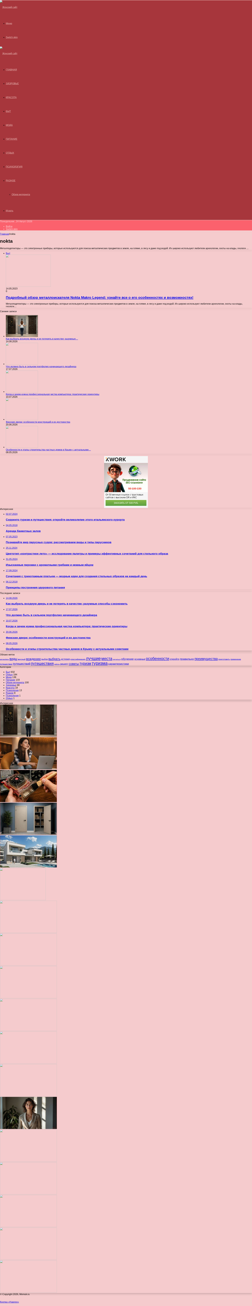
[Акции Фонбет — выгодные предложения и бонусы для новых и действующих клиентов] (28, 1226)
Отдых (10, 153)
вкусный (22, 659)
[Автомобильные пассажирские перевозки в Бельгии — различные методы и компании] (28, 1063)
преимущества (206, 659)
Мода (9, 125)
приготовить (224, 659)
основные (139, 659)
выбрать (54, 659)
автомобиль (4, 659)
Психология (14, 166)
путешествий (21, 663)
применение (235, 659)
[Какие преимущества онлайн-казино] (28, 932)
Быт (8, 111)
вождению (33, 659)
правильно (187, 659)
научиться (117, 659)
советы (74, 663)
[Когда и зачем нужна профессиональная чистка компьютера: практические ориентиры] (22, 391)
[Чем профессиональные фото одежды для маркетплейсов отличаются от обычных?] (28, 1128)
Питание (11, 139)
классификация (77, 659)
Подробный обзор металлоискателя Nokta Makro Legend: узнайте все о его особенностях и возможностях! (99, 297)
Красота (11, 97)
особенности (157, 658)
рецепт (64, 663)
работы (57, 664)
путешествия (42, 663)
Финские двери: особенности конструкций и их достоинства (38, 422)
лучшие (93, 658)
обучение (127, 659)
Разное (10, 180)
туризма (100, 663)
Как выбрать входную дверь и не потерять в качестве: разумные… (42, 339)
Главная (4, 234)
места (106, 658)
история (65, 659)
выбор (44, 659)
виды (13, 659)
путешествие (6, 664)
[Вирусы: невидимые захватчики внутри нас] (28, 1259)
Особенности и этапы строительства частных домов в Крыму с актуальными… (48, 449)
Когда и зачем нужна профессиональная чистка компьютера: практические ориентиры (52, 394)
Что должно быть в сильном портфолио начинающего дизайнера (41, 366)
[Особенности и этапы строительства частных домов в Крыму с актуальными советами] (22, 447)
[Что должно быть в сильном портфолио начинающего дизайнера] (22, 364)
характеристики (118, 663)
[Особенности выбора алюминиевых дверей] (28, 1030)
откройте (174, 659)
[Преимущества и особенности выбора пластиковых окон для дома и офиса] (28, 997)
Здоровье (12, 83)
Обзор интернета (21, 194)
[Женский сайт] (8, 7)
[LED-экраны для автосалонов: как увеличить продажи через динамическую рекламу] (28, 1291)
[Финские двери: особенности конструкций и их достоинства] (22, 419)
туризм (85, 663)
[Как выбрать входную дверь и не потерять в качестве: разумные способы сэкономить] (22, 336)
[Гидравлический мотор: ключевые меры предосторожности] (28, 1095)
